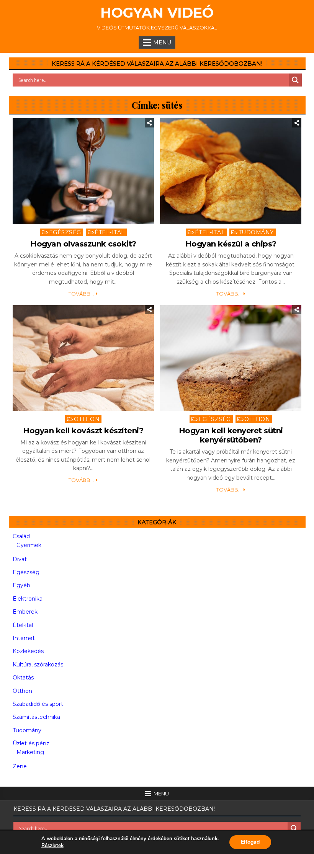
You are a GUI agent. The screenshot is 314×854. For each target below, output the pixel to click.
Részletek (52, 845)
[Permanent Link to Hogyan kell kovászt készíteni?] (83, 358)
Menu (162, 42)
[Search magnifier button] (295, 80)
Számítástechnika (36, 717)
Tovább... (81, 294)
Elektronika (28, 598)
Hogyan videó (157, 12)
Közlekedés (28, 651)
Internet (24, 638)
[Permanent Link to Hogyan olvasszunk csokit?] (83, 171)
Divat (20, 559)
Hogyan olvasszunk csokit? (83, 243)
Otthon (87, 419)
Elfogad (250, 842)
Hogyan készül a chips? (230, 243)
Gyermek (28, 545)
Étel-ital (110, 232)
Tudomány (256, 232)
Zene (20, 766)
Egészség (65, 232)
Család (21, 536)
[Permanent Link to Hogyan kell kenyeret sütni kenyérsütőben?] (231, 358)
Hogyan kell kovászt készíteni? (83, 430)
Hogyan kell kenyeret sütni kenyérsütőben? (231, 435)
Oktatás (23, 677)
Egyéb (21, 585)
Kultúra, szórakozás (38, 664)
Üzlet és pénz (31, 743)
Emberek (25, 611)
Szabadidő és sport (38, 704)
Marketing (30, 752)
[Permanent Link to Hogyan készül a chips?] (231, 171)
